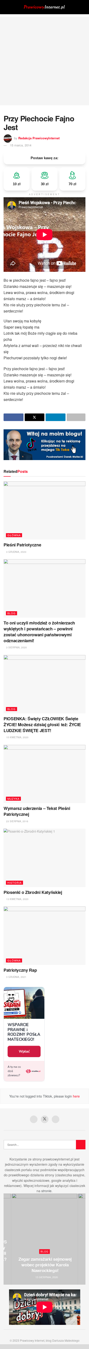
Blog (11, 613)
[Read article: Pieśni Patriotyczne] (44, 510)
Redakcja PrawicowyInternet (39, 138)
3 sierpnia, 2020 (16, 647)
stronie (46, 1190)
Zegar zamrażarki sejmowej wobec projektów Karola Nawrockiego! (45, 1265)
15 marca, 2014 (20, 145)
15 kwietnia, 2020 (16, 737)
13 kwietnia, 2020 (16, 899)
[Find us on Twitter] (44, 1119)
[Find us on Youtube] (55, 1119)
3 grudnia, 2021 (15, 977)
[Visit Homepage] (44, 7)
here (76, 1096)
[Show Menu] (6, 7)
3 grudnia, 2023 (15, 552)
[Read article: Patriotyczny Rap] (44, 935)
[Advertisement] (44, 61)
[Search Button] (83, 7)
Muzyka (13, 798)
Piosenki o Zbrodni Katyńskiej (33, 892)
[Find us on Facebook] (33, 1119)
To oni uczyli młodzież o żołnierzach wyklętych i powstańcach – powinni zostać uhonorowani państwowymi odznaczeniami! (39, 632)
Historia (14, 882)
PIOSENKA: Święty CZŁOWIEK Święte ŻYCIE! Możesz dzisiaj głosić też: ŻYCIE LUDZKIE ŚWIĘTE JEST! (42, 725)
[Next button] (81, 1239)
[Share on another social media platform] (76, 417)
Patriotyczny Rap (20, 970)
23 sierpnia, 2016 (16, 821)
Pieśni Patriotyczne (22, 545)
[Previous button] (7, 1239)
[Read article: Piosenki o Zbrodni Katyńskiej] (44, 858)
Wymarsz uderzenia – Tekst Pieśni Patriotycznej (37, 811)
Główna (14, 535)
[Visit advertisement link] (44, 444)
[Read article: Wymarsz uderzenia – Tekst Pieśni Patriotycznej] (44, 774)
